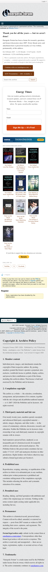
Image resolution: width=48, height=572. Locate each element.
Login (43, 1)
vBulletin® (36, 326)
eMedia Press (13, 28)
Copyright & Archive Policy (15, 333)
